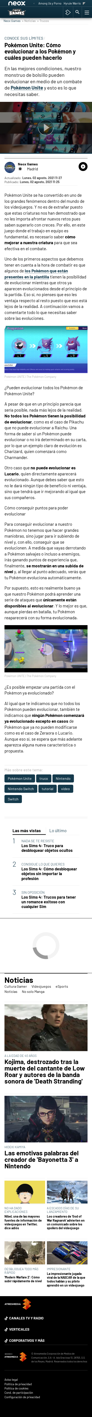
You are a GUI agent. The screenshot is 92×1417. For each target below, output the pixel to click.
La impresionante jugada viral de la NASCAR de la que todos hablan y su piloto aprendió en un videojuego (66, 1279)
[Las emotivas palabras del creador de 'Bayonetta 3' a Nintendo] (46, 1119)
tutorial (47, 789)
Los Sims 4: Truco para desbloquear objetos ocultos (47, 848)
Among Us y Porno (49, 3)
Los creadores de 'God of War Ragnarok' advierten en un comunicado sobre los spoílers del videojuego (66, 1222)
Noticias (18, 979)
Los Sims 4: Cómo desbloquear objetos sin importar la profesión (49, 874)
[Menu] (86, 12)
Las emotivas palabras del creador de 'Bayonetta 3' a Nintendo (41, 1159)
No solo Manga (33, 991)
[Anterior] (34, 3)
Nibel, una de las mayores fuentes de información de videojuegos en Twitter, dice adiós (23, 1222)
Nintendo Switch (21, 789)
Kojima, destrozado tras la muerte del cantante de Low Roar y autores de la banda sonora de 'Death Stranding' (44, 1071)
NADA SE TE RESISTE (37, 841)
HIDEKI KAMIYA (14, 1147)
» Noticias (29, 21)
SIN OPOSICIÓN (33, 892)
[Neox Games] (21, 12)
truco (44, 778)
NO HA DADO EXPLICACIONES (15, 1210)
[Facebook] (20, 169)
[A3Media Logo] (17, 1308)
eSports (62, 986)
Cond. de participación (18, 1392)
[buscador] (77, 12)
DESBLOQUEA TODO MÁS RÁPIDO (21, 1270)
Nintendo (63, 778)
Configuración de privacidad (22, 1397)
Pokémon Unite (20, 778)
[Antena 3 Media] (15, 1357)
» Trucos (43, 21)
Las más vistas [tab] (27, 830)
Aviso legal (11, 1379)
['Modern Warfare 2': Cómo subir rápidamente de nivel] (24, 1253)
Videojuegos (41, 986)
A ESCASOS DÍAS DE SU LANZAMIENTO (63, 1210)
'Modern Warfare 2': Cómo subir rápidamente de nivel (23, 1279)
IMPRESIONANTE (59, 1269)
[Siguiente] (84, 3)
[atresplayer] (68, 12)
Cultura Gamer (15, 986)
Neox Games (12, 21)
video (65, 789)
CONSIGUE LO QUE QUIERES (43, 864)
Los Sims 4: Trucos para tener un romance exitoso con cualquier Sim (48, 902)
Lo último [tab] (58, 830)
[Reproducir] (46, 128)
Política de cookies (16, 1388)
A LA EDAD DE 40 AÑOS (20, 1056)
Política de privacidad (18, 1384)
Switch (13, 799)
